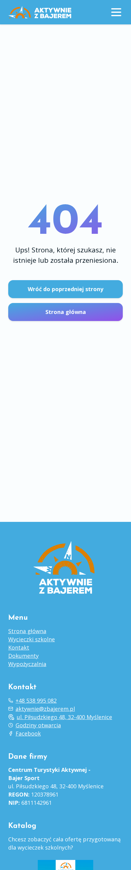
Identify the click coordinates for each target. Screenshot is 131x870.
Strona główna (65, 312)
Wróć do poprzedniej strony (65, 289)
